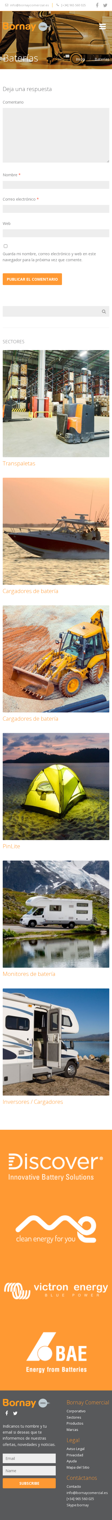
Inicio (80, 59)
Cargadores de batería (30, 591)
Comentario (13, 102)
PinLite (11, 846)
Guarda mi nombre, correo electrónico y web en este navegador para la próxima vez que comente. (49, 256)
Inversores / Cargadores (33, 1101)
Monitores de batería (29, 974)
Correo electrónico (21, 199)
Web (7, 223)
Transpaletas (19, 463)
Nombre (12, 174)
